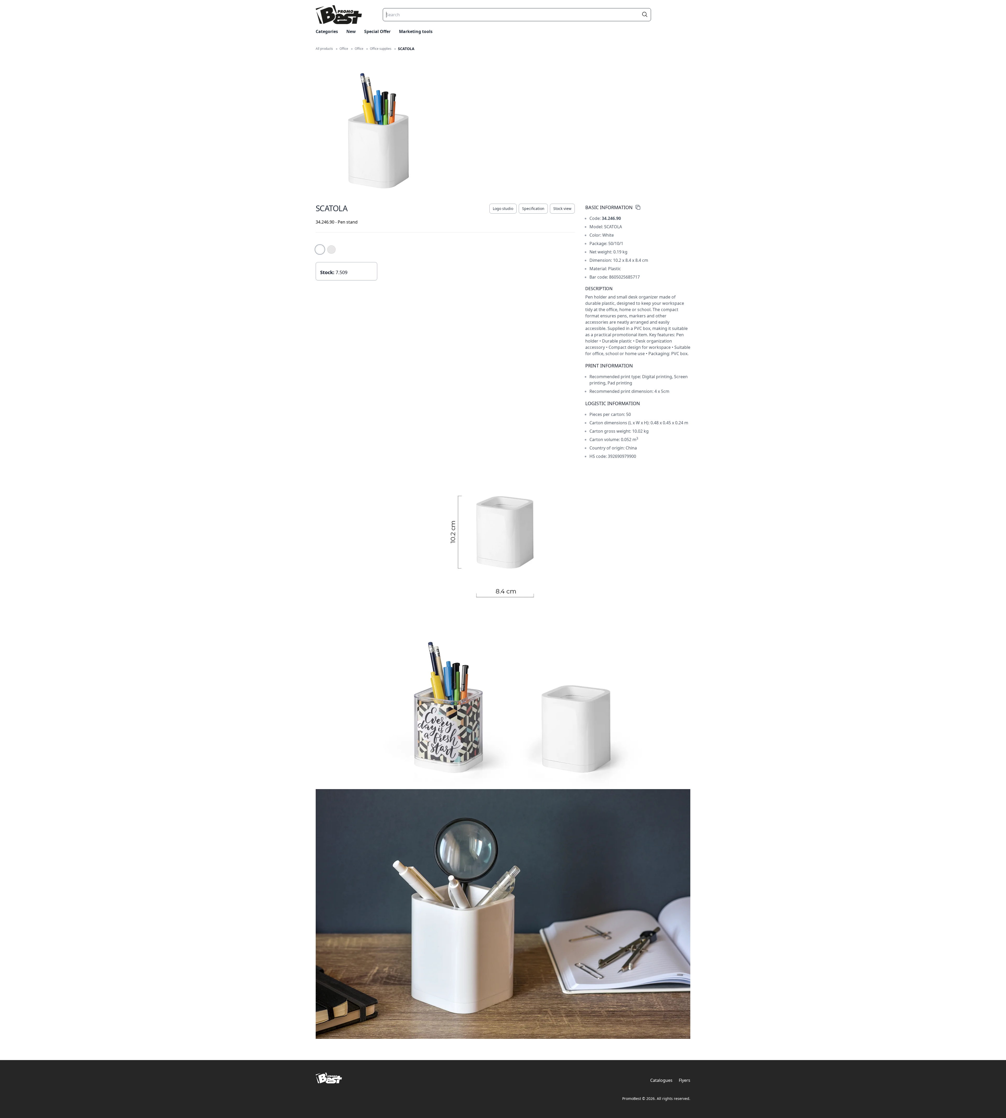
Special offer (377, 31)
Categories (327, 31)
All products (324, 48)
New (351, 31)
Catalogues (661, 1080)
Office (344, 48)
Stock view (562, 208)
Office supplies (380, 48)
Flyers (684, 1080)
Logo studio (503, 208)
